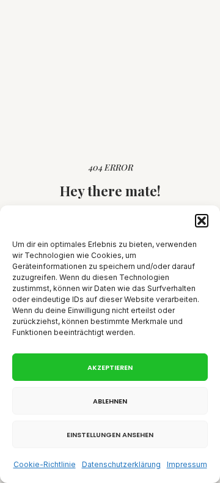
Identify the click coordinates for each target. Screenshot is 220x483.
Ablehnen (110, 401)
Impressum (187, 464)
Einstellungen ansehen (110, 435)
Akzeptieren (110, 367)
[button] (202, 221)
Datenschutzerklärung (121, 464)
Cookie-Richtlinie (44, 464)
